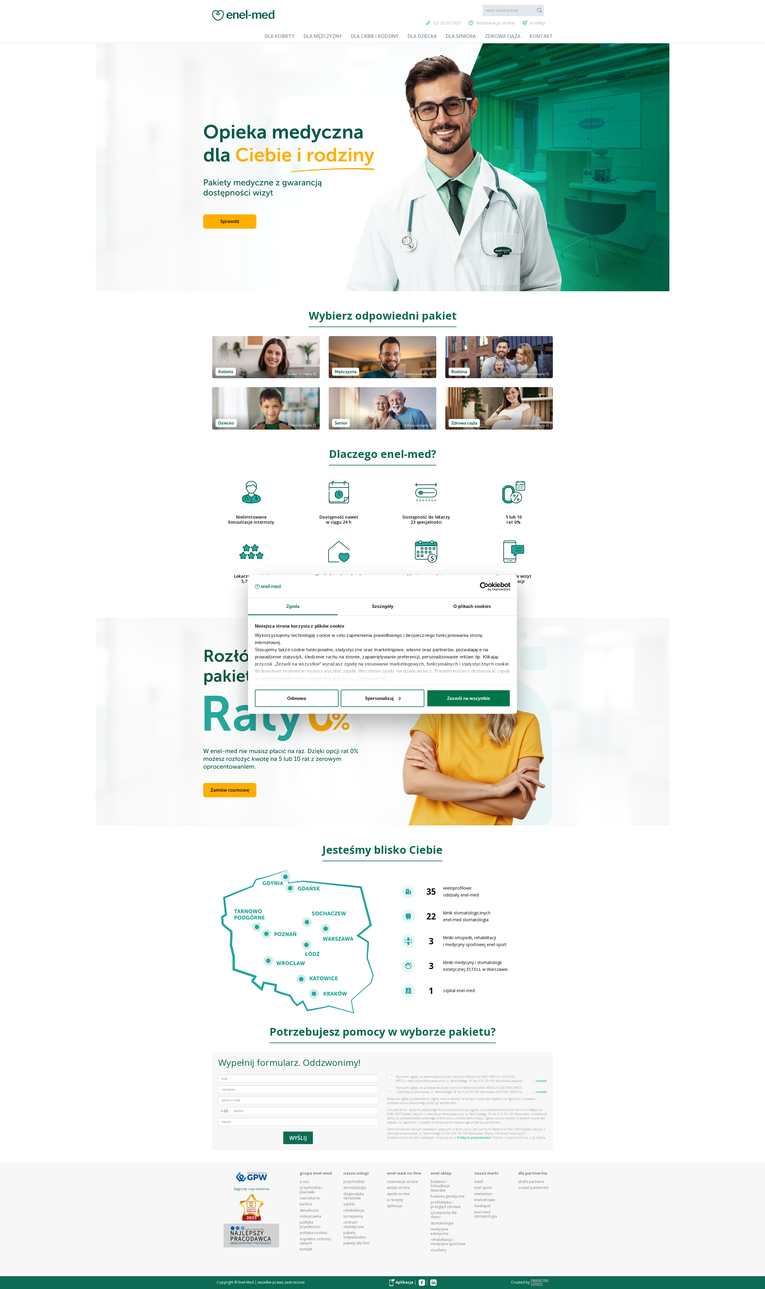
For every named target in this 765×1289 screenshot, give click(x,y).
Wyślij (298, 1137)
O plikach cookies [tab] (472, 606)
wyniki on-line (398, 1194)
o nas (304, 1182)
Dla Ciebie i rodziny (375, 36)
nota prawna (310, 1216)
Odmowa (296, 698)
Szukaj (539, 10)
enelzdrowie (484, 1200)
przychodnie (354, 1182)
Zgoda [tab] (293, 606)
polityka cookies (313, 1233)
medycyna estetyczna (440, 1231)
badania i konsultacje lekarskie (440, 1186)
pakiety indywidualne (354, 1235)
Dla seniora (461, 36)
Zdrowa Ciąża (503, 36)
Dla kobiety (280, 36)
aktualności (309, 1210)
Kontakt (541, 36)
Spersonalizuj (379, 698)
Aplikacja (404, 1282)
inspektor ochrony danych (315, 1241)
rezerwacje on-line (402, 1182)
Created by (521, 1282)
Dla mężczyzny (323, 36)
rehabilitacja (353, 1210)
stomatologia (354, 1188)
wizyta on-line (398, 1188)
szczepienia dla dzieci (444, 1215)
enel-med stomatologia (485, 1214)
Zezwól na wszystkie (468, 698)
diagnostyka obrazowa (353, 1196)
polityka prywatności (310, 1224)
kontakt (306, 1249)
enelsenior (483, 1194)
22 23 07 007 (447, 23)
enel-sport (483, 1188)
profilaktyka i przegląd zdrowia (445, 1204)
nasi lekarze (310, 1198)
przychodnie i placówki (311, 1190)
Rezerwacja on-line (495, 23)
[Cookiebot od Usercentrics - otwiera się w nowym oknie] (484, 586)
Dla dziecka (422, 36)
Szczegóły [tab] (383, 606)
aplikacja (394, 1206)
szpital (348, 1204)
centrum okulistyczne (353, 1224)
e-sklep (537, 23)
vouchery (438, 1250)
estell (478, 1182)
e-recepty (395, 1200)
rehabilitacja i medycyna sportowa (448, 1242)
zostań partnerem (533, 1188)
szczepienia (353, 1216)
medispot (482, 1206)
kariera (306, 1204)
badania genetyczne (448, 1196)
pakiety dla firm (356, 1243)
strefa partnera (531, 1182)
